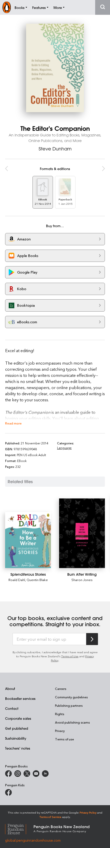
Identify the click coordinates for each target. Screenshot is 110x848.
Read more (13, 423)
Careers (60, 688)
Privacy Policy (88, 812)
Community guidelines (71, 697)
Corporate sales (18, 718)
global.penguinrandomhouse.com (33, 840)
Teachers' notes (17, 748)
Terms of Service (50, 817)
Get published (16, 728)
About (10, 688)
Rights (59, 714)
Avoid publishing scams (72, 722)
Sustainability (15, 738)
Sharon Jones (82, 579)
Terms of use (64, 739)
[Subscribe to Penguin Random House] (92, 639)
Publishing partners (69, 705)
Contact (11, 708)
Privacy (60, 730)
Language (64, 447)
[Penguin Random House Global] (19, 828)
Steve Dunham (55, 148)
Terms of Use (70, 656)
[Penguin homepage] (7, 7)
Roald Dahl (16, 579)
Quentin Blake (37, 579)
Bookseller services (20, 698)
